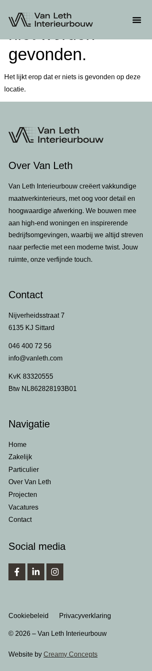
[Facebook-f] (16, 571)
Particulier (23, 469)
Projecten (22, 494)
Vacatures (23, 507)
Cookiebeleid (28, 615)
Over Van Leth (29, 481)
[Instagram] (54, 571)
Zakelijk (20, 456)
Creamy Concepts (70, 654)
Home (17, 444)
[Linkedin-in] (35, 571)
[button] (137, 20)
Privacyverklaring (85, 615)
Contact (20, 519)
